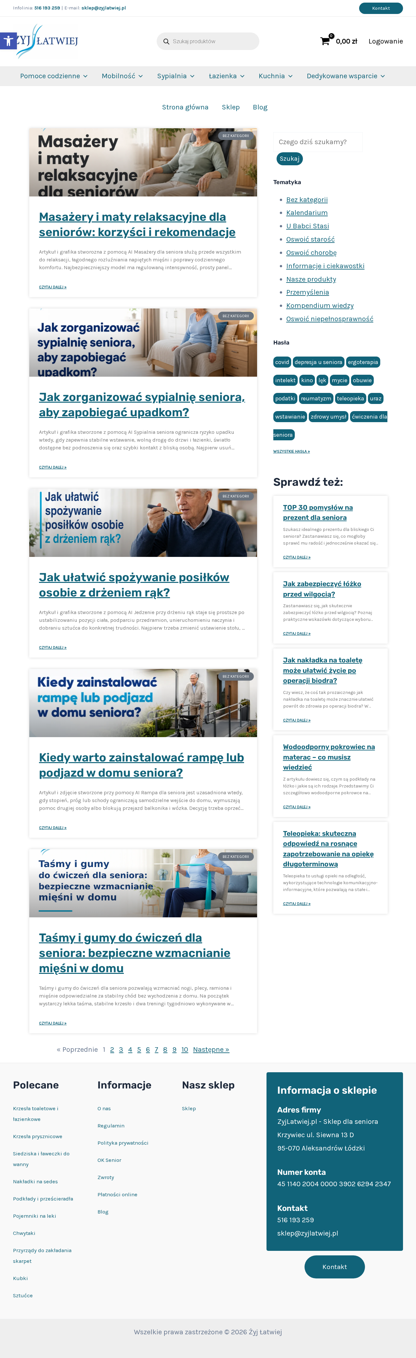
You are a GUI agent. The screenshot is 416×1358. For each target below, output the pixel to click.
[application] (83, 76)
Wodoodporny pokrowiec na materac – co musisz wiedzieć (329, 757)
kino (307, 380)
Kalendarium (307, 212)
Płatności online (117, 1194)
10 (184, 1049)
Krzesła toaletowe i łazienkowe (35, 1113)
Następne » (211, 1049)
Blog (260, 107)
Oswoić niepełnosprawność (329, 319)
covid (282, 362)
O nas (104, 1108)
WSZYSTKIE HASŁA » (291, 451)
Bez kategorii (307, 199)
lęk (322, 380)
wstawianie (290, 416)
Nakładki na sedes (35, 1181)
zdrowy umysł (328, 416)
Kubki (20, 1278)
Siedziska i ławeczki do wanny (41, 1159)
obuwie (362, 380)
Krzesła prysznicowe (37, 1136)
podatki (285, 398)
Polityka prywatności (123, 1143)
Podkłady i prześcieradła (43, 1199)
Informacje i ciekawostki (325, 266)
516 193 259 (47, 8)
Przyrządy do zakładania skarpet (42, 1255)
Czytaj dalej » (53, 287)
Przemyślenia (307, 292)
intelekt (285, 380)
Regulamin (111, 1126)
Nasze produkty (311, 279)
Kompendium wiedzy (320, 305)
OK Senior (109, 1160)
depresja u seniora (319, 362)
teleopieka (350, 398)
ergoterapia (363, 362)
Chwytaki (24, 1233)
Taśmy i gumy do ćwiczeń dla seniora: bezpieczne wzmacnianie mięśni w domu (134, 953)
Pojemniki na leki (34, 1216)
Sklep (231, 107)
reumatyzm (316, 398)
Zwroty (106, 1177)
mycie (339, 380)
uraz (376, 398)
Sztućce (23, 1295)
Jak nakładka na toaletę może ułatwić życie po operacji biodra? (322, 670)
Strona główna (185, 107)
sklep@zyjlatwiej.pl (104, 8)
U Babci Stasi (307, 226)
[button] (8, 40)
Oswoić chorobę (311, 252)
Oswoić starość (310, 239)
